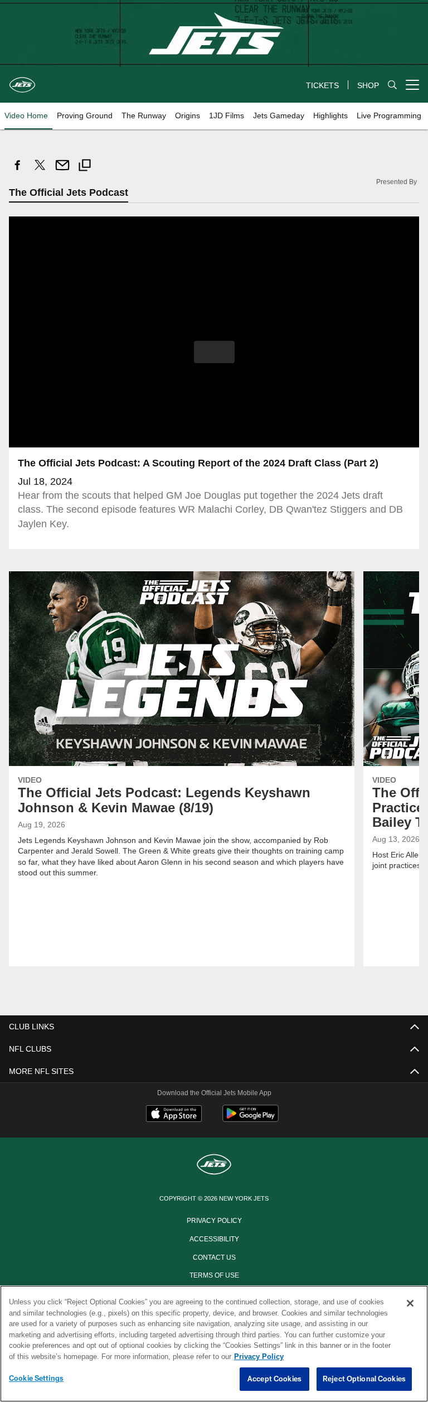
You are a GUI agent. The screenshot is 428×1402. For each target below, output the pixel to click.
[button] (214, 352)
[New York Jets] (214, 1165)
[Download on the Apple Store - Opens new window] (174, 1114)
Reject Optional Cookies (364, 1379)
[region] (214, 1344)
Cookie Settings (36, 1378)
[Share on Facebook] (18, 171)
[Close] (410, 1304)
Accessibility (214, 1238)
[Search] (392, 85)
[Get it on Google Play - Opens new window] (250, 1119)
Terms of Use (214, 1274)
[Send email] (62, 171)
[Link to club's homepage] (22, 80)
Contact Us (214, 1256)
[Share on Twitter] (40, 171)
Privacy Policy (214, 1219)
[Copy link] (85, 166)
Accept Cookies (274, 1379)
